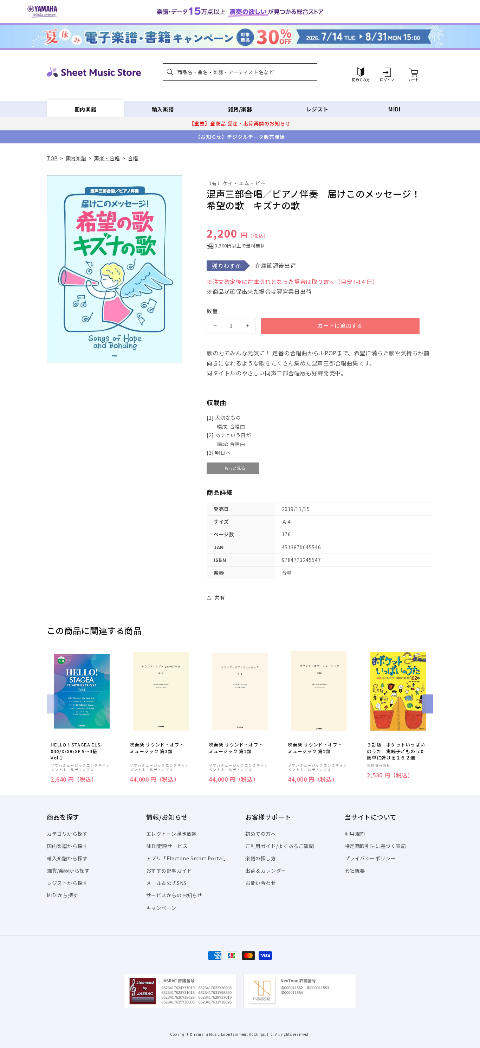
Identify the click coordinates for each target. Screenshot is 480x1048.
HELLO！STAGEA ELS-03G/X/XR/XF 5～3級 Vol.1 (76, 751)
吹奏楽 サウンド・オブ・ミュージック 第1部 (236, 748)
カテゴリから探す (67, 833)
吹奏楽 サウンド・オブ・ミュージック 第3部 (157, 748)
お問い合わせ (260, 882)
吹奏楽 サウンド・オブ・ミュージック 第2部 (315, 748)
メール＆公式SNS (166, 882)
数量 (212, 311)
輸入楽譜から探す (67, 858)
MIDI (394, 109)
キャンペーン (161, 907)
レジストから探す (67, 882)
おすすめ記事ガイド (169, 870)
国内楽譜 (85, 109)
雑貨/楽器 (240, 109)
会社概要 (355, 870)
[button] (240, 72)
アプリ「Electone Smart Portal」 (187, 858)
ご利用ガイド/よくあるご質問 (279, 845)
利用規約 (355, 833)
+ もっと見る (233, 468)
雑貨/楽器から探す (68, 870)
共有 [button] (220, 597)
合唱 (133, 158)
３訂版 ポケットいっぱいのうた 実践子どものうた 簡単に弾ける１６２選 (398, 751)
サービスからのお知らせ (174, 895)
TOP (52, 158)
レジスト (317, 109)
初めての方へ (260, 833)
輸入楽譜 (163, 109)
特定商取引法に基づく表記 (375, 845)
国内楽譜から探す (67, 845)
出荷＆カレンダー (265, 870)
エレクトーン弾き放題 (171, 833)
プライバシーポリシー (370, 858)
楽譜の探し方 (260, 858)
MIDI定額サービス (167, 845)
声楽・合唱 (107, 158)
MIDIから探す (62, 895)
